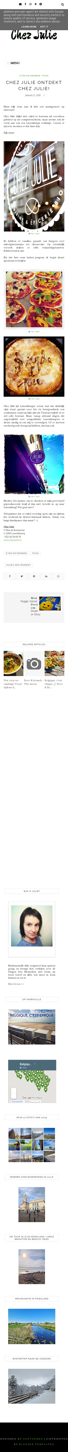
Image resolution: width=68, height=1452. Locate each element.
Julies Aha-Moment (18, 565)
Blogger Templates (36, 1444)
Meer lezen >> (16, 984)
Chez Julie (35, 233)
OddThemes (33, 1438)
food (45, 76)
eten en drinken (30, 76)
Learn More (28, 26)
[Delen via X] (22, 576)
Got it (44, 26)
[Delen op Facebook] (10, 576)
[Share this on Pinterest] (34, 576)
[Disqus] (34, 744)
